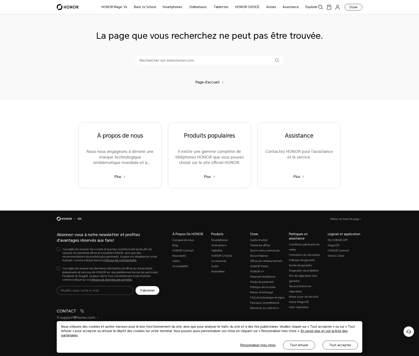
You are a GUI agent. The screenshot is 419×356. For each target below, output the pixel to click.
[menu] (337, 7)
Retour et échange (261, 292)
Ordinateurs (198, 7)
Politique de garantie (302, 260)
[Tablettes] (230, 7)
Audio (214, 266)
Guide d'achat (259, 240)
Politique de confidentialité (119, 260)
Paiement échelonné (262, 276)
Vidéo (176, 261)
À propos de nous (183, 240)
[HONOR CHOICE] (261, 7)
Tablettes (221, 7)
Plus (117, 177)
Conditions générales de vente (304, 247)
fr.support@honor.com (76, 318)
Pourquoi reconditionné (264, 302)
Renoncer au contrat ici (264, 308)
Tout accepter (340, 345)
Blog (175, 245)
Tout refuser (299, 345)
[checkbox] (108, 255)
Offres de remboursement (266, 261)
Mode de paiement (261, 281)
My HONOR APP (338, 240)
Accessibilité (180, 266)
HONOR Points (259, 266)
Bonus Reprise (259, 255)
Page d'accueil (207, 82)
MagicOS (333, 245)
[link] (329, 7)
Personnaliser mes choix (258, 345)
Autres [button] (271, 7)
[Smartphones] (184, 7)
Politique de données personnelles (111, 279)
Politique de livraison (263, 287)
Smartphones (172, 7)
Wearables (218, 271)
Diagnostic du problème (304, 270)
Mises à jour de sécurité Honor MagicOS (303, 299)
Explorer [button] (312, 7)
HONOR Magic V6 (114, 7)
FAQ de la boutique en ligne (267, 297)
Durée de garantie (300, 265)
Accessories (218, 261)
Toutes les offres (260, 245)
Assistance (291, 7)
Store (353, 7)
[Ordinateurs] (208, 7)
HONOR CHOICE (247, 7)
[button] (277, 60)
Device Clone (336, 255)
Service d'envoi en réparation (300, 289)
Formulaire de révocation (304, 254)
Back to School (145, 7)
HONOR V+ (257, 271)
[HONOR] (67, 219)
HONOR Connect (183, 250)
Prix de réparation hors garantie (303, 278)
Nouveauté (179, 255)
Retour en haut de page (345, 219)
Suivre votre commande (265, 250)
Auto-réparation (299, 307)
